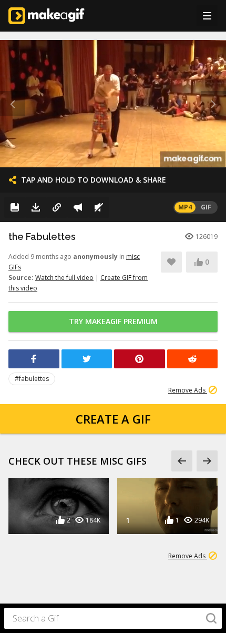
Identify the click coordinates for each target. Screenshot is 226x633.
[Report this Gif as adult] (77, 207)
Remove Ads (187, 390)
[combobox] (113, 618)
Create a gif (113, 419)
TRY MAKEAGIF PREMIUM (113, 321)
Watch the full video (64, 277)
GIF (206, 207)
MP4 (185, 207)
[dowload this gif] (35, 207)
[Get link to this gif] (56, 207)
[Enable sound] (98, 207)
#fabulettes (32, 378)
